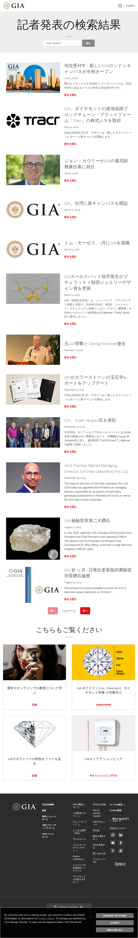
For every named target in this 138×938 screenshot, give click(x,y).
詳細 (34, 704)
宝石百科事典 (48, 804)
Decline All (115, 929)
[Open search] (120, 6)
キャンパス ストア (79, 823)
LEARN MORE (103, 704)
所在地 (96, 830)
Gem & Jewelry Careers (97, 813)
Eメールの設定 (116, 804)
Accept (115, 922)
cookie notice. (47, 918)
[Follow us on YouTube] (112, 842)
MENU (131, 6)
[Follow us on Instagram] (120, 842)
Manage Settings (114, 915)
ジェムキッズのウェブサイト (79, 848)
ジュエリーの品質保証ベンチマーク (79, 868)
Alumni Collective (77, 857)
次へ (85, 610)
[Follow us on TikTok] (120, 850)
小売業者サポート (79, 814)
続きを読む (70, 95)
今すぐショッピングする (103, 775)
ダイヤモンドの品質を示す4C (79, 879)
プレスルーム (79, 839)
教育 (44, 810)
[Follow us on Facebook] (112, 835)
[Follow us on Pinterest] (112, 850)
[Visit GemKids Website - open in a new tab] (120, 864)
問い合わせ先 (99, 853)
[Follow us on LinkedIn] (120, 835)
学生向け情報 (99, 804)
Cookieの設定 (116, 810)
